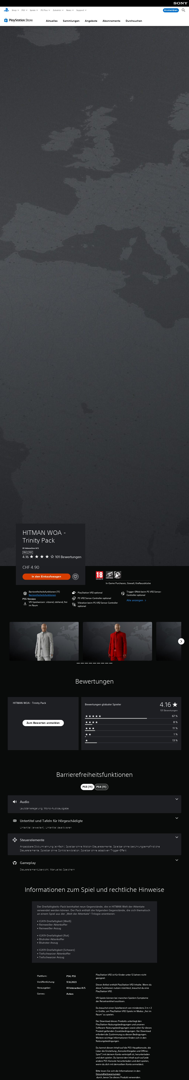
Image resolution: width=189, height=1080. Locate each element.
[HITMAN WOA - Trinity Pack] (44, 641)
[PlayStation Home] (6, 10)
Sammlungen (71, 20)
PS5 (23, 10)
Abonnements (111, 20)
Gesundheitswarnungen (108, 1074)
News (68, 10)
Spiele (33, 10)
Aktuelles (52, 20)
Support (80, 10)
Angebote (91, 20)
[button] (42, 595)
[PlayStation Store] (19, 20)
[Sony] (180, 5)
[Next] (181, 641)
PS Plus (44, 10)
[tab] (87, 787)
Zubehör (57, 10)
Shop (14, 10)
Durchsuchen (134, 20)
